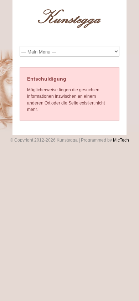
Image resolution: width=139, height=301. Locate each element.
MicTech (121, 140)
